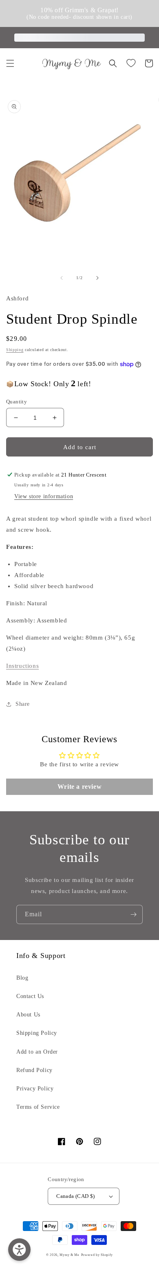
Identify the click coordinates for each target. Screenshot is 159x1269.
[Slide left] (62, 278)
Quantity (16, 401)
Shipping (15, 349)
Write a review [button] (79, 786)
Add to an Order (37, 1052)
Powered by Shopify (97, 1255)
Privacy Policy (34, 1088)
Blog (22, 978)
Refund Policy (34, 1070)
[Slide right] (97, 278)
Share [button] (22, 704)
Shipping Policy (36, 1033)
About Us (28, 1015)
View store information (43, 496)
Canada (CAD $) (75, 1196)
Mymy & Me (69, 1255)
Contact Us (30, 996)
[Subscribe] (133, 914)
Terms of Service (38, 1107)
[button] (10, 63)
